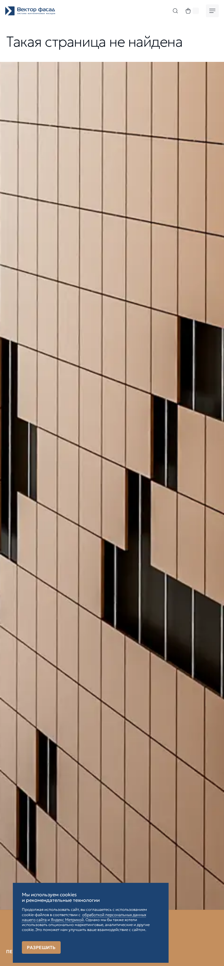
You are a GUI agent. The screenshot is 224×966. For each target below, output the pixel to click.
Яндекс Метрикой (67, 919)
